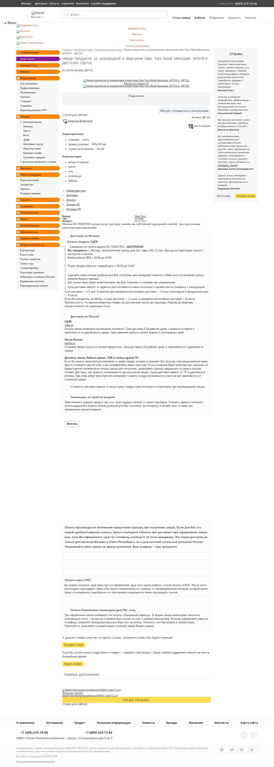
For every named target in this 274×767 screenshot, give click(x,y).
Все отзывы (223, 196)
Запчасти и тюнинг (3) (136, 83)
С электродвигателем (31, 122)
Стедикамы (25, 105)
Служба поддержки (103, 3)
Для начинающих (29, 83)
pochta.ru (70, 343)
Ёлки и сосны (26, 254)
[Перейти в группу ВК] (244, 735)
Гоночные (25, 96)
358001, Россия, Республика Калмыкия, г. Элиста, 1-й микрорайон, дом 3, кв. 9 (64, 738)
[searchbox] (114, 14)
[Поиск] (66, 14)
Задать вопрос (73, 663)
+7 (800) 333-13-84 (98, 732)
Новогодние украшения (32, 272)
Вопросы (73, 209)
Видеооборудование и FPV (33, 110)
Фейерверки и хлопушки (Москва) (37, 276)
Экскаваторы (26, 184)
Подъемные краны (29, 180)
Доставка (72, 195)
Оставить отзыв (73, 644)
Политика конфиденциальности (35, 761)
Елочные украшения (30, 259)
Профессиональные (30, 88)
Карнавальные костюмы (32, 281)
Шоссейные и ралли (33, 144)
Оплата (70, 199)
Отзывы (73, 204)
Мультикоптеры (28, 92)
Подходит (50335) (72, 693)
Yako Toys (140, 216)
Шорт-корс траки (32, 148)
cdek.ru (69, 325)
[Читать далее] (228, 165)
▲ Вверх (10, 22)
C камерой (25, 101)
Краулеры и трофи (32, 153)
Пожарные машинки (30, 193)
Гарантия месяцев (80, 121)
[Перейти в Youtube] (253, 735)
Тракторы (25, 189)
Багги (26, 135)
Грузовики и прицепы (34, 157)
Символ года (26, 263)
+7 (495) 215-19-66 (34, 732)
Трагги (26, 130)
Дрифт (26, 139)
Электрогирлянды (29, 268)
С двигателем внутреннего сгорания (38, 161)
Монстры (28, 126)
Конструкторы (27, 250)
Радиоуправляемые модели (34, 285)
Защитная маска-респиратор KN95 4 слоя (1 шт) (90, 695)
